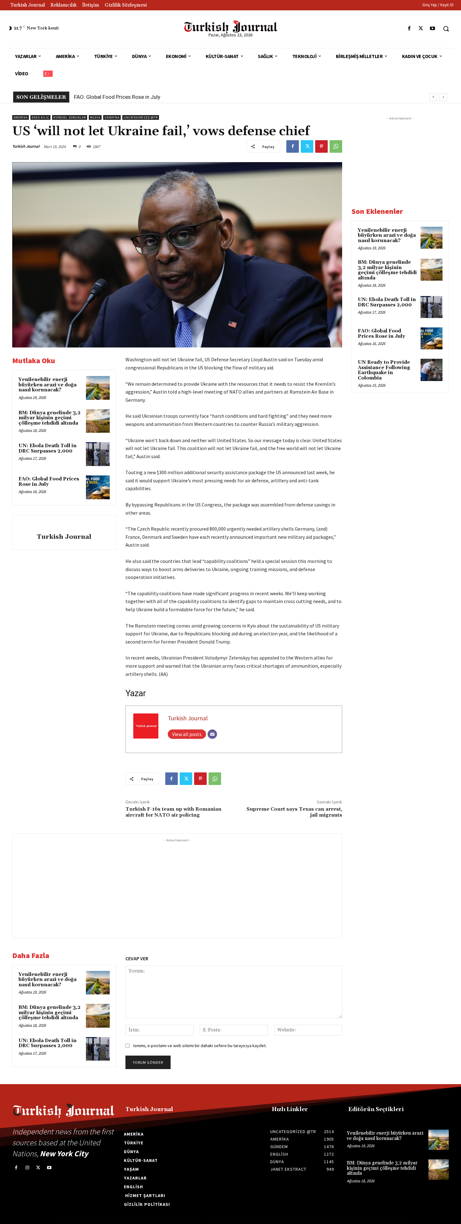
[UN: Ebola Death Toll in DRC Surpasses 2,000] (98, 454)
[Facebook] (409, 28)
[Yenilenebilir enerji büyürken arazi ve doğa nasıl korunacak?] (98, 388)
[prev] (433, 97)
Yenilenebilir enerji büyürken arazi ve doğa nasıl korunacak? (48, 385)
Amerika (20, 117)
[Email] (212, 734)
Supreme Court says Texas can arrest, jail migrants (294, 812)
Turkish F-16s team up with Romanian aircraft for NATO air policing (173, 812)
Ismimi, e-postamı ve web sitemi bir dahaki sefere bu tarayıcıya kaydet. (200, 1045)
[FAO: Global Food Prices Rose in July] (98, 487)
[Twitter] (421, 28)
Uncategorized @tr (141, 117)
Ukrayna (111, 117)
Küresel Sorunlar (69, 117)
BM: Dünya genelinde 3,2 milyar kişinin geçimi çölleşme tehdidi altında (50, 418)
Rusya (95, 117)
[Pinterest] (321, 146)
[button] (445, 28)
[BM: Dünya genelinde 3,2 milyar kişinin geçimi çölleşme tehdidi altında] (98, 421)
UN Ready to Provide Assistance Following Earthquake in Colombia (384, 370)
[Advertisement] (177, 887)
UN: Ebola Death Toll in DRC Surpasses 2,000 (48, 448)
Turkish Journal (26, 146)
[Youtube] (432, 28)
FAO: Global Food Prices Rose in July (117, 97)
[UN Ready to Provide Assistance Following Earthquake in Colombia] (431, 370)
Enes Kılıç (40, 117)
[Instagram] (27, 1168)
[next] (443, 97)
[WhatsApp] (336, 146)
